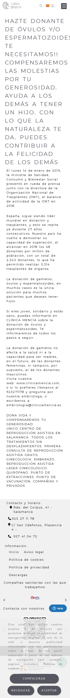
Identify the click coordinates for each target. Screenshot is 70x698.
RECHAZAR (20, 690)
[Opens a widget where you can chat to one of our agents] (58, 609)
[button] (64, 6)
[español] (47, 5)
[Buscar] (41, 5)
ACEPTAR (49, 690)
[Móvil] (52, 5)
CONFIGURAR (34, 678)
